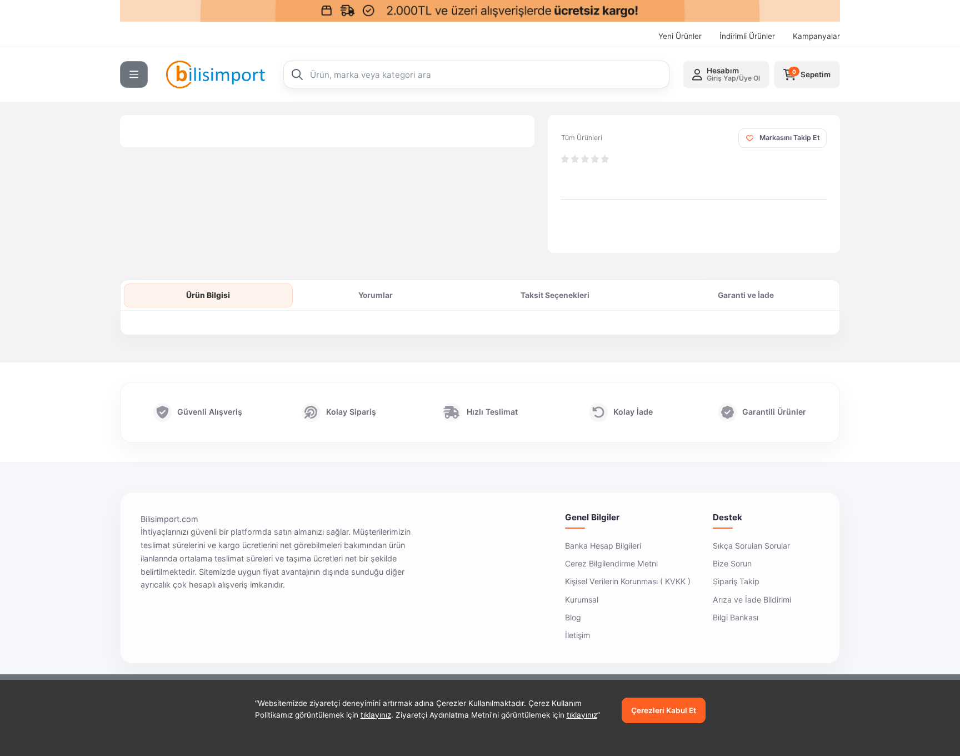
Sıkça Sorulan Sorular (751, 545)
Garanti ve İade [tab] (746, 295)
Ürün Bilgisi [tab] (208, 295)
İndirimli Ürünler (747, 36)
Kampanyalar (816, 36)
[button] (726, 74)
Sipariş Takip (736, 581)
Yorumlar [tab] (375, 295)
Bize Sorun (732, 563)
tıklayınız (376, 714)
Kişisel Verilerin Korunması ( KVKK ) (628, 581)
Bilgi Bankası (735, 617)
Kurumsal (581, 599)
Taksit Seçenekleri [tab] (555, 295)
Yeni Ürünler (680, 36)
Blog (573, 617)
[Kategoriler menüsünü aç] (134, 74)
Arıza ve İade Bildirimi (752, 599)
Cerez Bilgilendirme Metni (611, 563)
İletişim (577, 635)
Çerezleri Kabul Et (663, 710)
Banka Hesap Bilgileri (603, 545)
